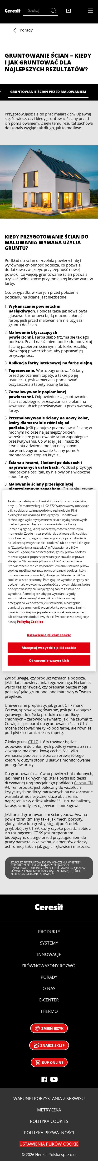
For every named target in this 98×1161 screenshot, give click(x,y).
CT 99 (34, 828)
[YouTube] (54, 1079)
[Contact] (68, 11)
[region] (48, 580)
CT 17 (33, 741)
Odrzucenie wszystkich (49, 660)
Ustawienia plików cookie (49, 635)
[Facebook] (44, 1079)
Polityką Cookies (30, 621)
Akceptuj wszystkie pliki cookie (49, 647)
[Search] (54, 10)
